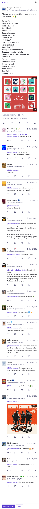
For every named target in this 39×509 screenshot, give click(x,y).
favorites (23, 118)
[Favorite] (19, 123)
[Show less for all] (36, 2)
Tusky (24, 115)
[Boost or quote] (11, 123)
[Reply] (4, 123)
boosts (5, 118)
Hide (34, 78)
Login (19, 506)
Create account (8, 506)
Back (6, 2)
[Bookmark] (27, 123)
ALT (35, 109)
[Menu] (35, 506)
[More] (35, 123)
